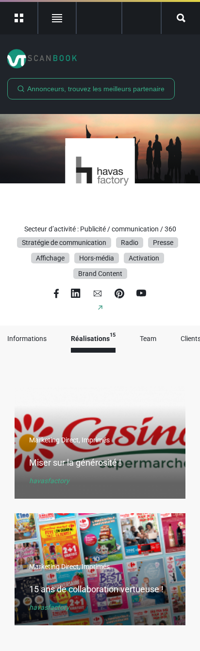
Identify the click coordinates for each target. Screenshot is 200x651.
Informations (27, 338)
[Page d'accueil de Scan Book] (100, 58)
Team (148, 338)
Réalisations (93, 338)
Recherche (181, 18)
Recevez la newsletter (141, 18)
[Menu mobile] (19, 18)
